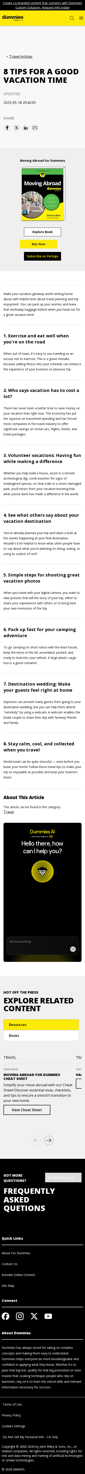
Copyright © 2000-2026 (18, 1446)
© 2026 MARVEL (13, 1469)
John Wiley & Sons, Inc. (56, 1446)
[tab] (41, 1024)
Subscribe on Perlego (42, 256)
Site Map (8, 1286)
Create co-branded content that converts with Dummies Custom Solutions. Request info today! (42, 5)
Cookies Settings (13, 1426)
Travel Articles (20, 56)
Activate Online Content (18, 1275)
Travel (8, 811)
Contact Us (9, 1264)
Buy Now (38, 244)
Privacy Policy (11, 1415)
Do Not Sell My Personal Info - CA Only (30, 1437)
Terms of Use (12, 1404)
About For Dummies (16, 1253)
